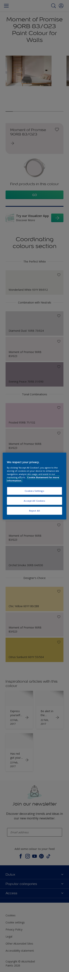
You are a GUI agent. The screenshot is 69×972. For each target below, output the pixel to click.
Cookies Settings (34, 490)
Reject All (34, 510)
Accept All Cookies (34, 500)
